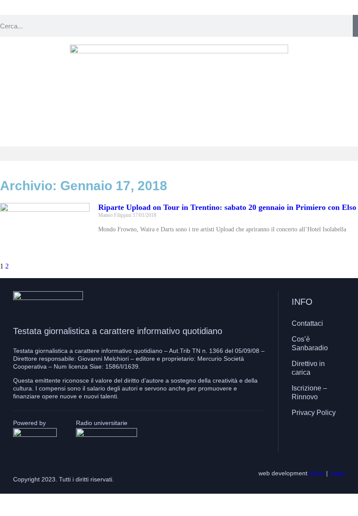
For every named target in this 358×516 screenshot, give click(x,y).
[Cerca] (355, 26)
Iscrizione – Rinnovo (309, 392)
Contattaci (307, 323)
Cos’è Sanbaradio (310, 343)
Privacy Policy (314, 412)
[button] (179, 153)
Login (337, 473)
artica (316, 473)
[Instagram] (316, 438)
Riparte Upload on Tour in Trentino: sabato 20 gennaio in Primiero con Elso (227, 207)
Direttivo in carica (308, 368)
